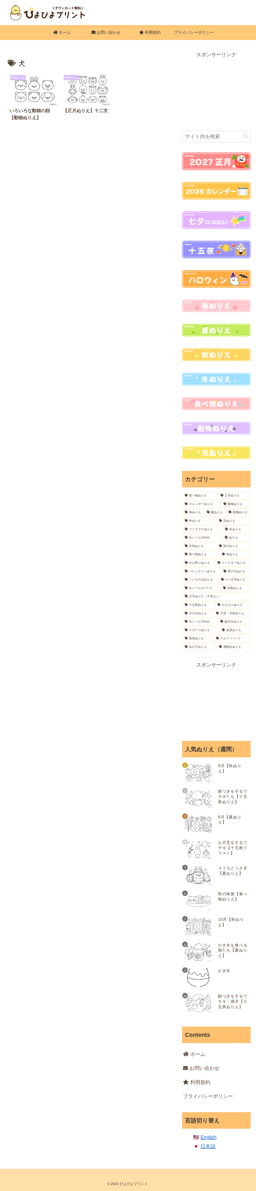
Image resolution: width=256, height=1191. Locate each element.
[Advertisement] (216, 90)
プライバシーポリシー (208, 1096)
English (208, 1137)
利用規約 (199, 1082)
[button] (245, 136)
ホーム (197, 1054)
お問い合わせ (204, 1068)
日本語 (208, 1146)
